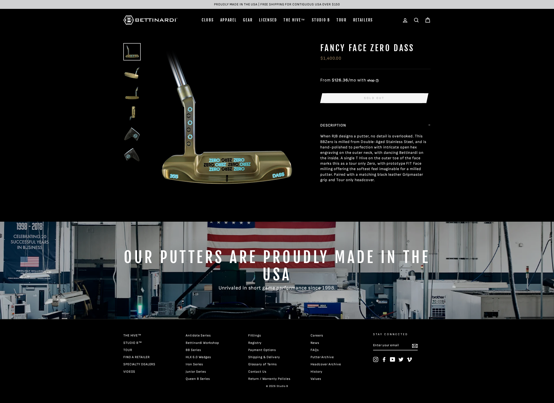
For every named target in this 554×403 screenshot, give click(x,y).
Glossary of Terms (262, 364)
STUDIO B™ (132, 343)
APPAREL (228, 20)
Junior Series (196, 372)
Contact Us (257, 372)
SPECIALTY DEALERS (139, 364)
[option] (277, 4)
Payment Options (262, 350)
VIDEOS (129, 372)
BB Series (193, 350)
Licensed (268, 20)
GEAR (248, 20)
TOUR (342, 20)
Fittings (254, 335)
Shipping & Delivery (264, 357)
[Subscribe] (415, 345)
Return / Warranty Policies (269, 379)
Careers (317, 335)
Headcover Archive (326, 364)
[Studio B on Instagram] (375, 359)
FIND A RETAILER (136, 357)
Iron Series (194, 364)
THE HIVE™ (294, 20)
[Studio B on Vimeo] (409, 359)
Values (316, 379)
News (315, 343)
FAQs (315, 350)
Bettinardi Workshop (202, 343)
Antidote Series (198, 335)
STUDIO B (321, 20)
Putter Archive (322, 357)
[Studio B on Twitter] (401, 359)
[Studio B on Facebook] (384, 359)
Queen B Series (198, 379)
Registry (255, 343)
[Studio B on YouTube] (392, 359)
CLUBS (208, 20)
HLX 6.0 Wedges (198, 357)
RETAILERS (363, 20)
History (316, 372)
